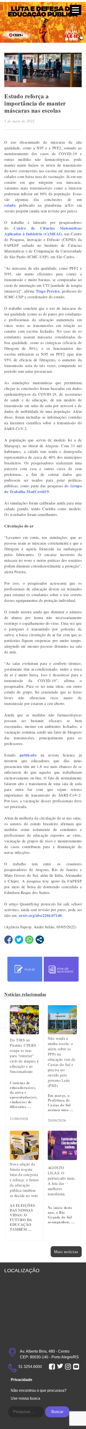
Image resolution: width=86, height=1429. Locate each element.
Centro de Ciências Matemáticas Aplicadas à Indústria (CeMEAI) (43, 230)
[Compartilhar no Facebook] (8, 939)
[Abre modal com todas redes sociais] (40, 939)
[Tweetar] (19, 939)
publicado (28, 755)
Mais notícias (66, 1251)
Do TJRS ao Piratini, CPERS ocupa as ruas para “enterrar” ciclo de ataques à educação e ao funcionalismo (24, 1055)
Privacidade (21, 1380)
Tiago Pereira (48, 291)
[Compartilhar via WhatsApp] (29, 939)
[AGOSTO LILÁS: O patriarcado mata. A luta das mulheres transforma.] (62, 1158)
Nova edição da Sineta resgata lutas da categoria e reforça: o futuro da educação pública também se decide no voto (24, 1179)
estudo (10, 205)
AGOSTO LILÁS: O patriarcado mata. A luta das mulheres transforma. (62, 1180)
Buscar (57, 1412)
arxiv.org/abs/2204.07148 (40, 915)
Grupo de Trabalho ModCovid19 (43, 488)
